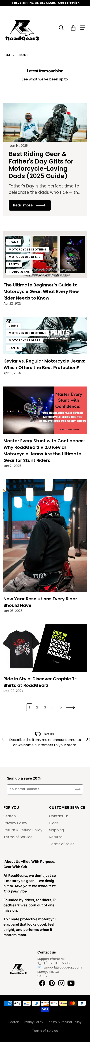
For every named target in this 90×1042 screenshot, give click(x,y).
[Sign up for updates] (78, 789)
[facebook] (42, 983)
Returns (55, 836)
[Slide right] (87, 739)
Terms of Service (18, 836)
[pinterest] (52, 983)
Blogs (53, 823)
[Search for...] (61, 28)
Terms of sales (61, 843)
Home (7, 55)
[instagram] (61, 983)
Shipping (56, 830)
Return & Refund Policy (22, 830)
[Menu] (82, 28)
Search (9, 816)
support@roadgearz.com (62, 967)
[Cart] (73, 27)
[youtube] (71, 983)
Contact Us (59, 816)
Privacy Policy (15, 823)
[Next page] (71, 707)
